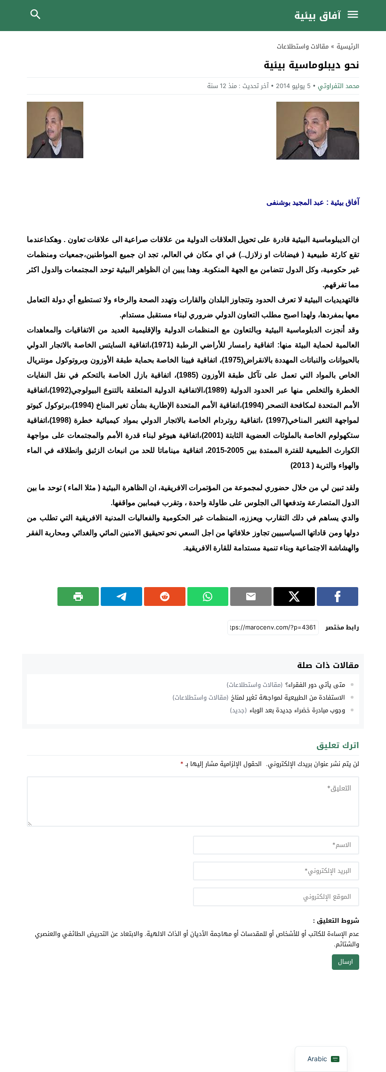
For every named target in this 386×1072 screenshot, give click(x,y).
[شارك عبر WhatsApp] (208, 596)
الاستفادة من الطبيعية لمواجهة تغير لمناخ (288, 697)
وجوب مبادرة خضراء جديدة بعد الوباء (297, 710)
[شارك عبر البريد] (251, 596)
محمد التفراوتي (338, 86)
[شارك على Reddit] (164, 596)
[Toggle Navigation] (355, 16)
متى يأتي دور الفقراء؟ (315, 685)
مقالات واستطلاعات (303, 46)
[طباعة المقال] (78, 596)
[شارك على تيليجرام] (121, 596)
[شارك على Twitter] (294, 596)
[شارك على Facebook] (337, 596)
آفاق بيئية (317, 15)
